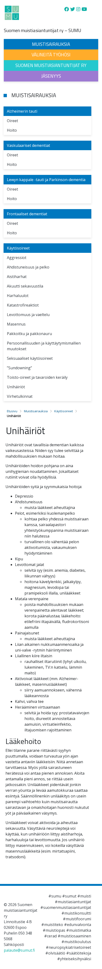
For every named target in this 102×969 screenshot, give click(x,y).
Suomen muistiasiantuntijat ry (51, 65)
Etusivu (12, 411)
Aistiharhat (17, 276)
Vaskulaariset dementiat (28, 145)
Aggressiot (16, 257)
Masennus (16, 324)
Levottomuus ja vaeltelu (28, 314)
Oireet (12, 120)
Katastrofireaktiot (23, 305)
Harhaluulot (17, 295)
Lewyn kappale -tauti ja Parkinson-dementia (46, 179)
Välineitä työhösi (51, 54)
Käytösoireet (18, 248)
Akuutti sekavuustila (25, 286)
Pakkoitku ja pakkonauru (29, 333)
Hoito (12, 130)
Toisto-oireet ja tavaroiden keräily (37, 377)
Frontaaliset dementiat (27, 213)
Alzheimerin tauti (22, 111)
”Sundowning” (19, 367)
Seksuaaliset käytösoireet (30, 358)
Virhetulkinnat (19, 396)
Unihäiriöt (16, 386)
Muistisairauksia (51, 44)
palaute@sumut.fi (19, 950)
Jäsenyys (51, 75)
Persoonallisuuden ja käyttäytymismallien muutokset (44, 346)
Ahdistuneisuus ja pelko (28, 267)
